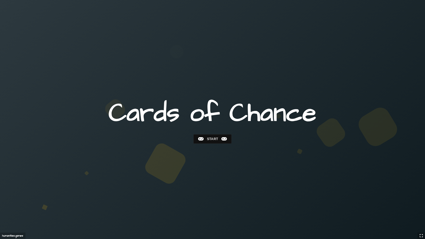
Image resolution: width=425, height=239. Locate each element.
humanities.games (12, 236)
